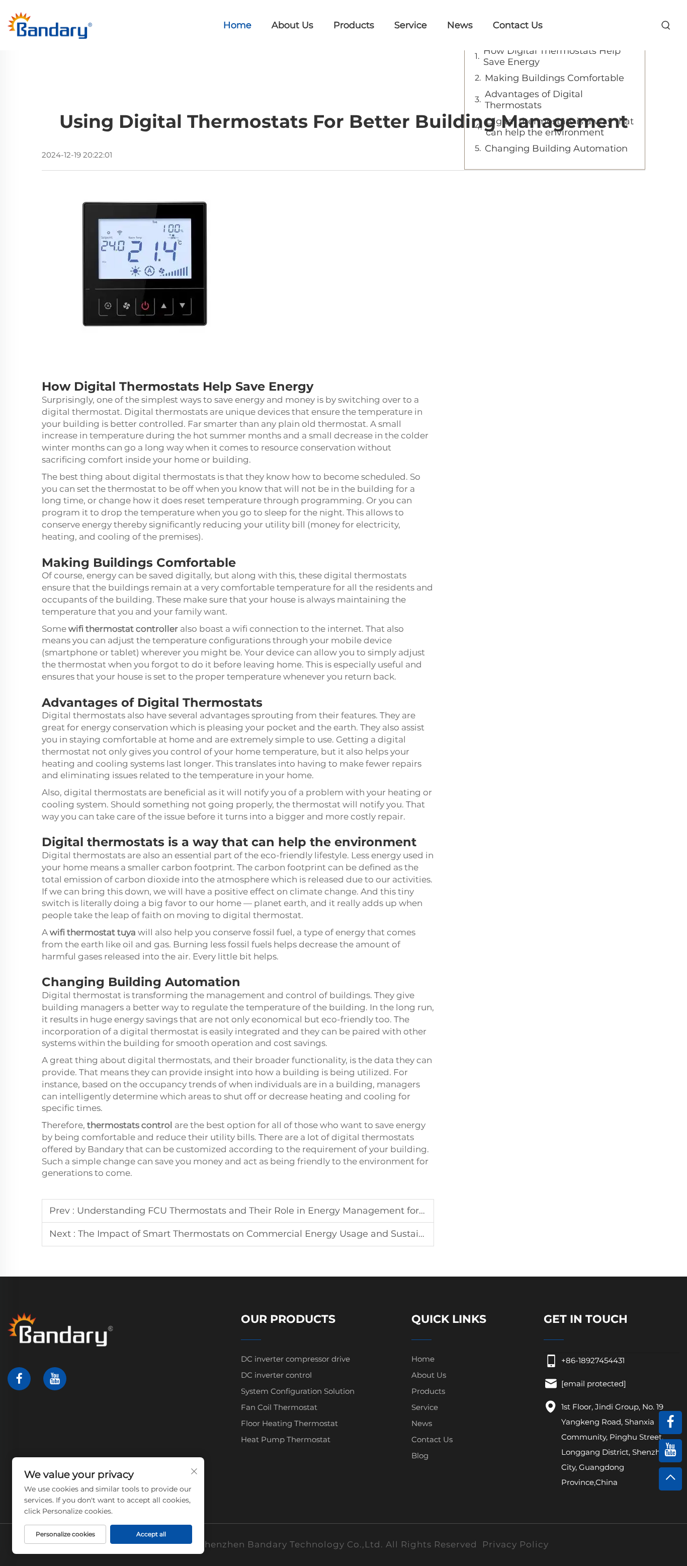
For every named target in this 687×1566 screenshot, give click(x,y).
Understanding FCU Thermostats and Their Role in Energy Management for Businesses (274, 1210)
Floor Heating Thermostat (289, 1423)
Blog (419, 1455)
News (460, 25)
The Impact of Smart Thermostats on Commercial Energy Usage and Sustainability (265, 1233)
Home (237, 25)
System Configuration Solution (298, 1391)
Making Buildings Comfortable (554, 78)
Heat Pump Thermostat (285, 1439)
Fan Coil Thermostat (279, 1407)
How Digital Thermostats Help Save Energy (552, 56)
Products (353, 25)
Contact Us (518, 25)
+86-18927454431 (593, 1360)
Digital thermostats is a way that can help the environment (560, 127)
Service (410, 25)
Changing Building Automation (556, 148)
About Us (292, 25)
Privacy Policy (515, 1544)
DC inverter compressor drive (295, 1359)
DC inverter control (276, 1375)
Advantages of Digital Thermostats (534, 100)
